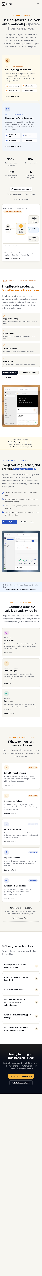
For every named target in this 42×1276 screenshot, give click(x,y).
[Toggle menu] (38, 4)
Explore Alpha (8, 522)
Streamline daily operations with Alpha (20, 589)
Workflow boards (22, 199)
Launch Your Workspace (20, 1076)
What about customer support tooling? (20, 1016)
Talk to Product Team (21, 1083)
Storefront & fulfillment (22, 189)
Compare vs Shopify (29, 373)
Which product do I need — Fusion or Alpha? (20, 966)
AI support (31, 194)
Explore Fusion (8, 373)
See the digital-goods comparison (20, 442)
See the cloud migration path (20, 447)
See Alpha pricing (27, 522)
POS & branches (15, 194)
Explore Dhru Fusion (11, 258)
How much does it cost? (20, 990)
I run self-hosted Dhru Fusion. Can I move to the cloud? (20, 1028)
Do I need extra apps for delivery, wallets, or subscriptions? (20, 1002)
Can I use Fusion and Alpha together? (20, 978)
